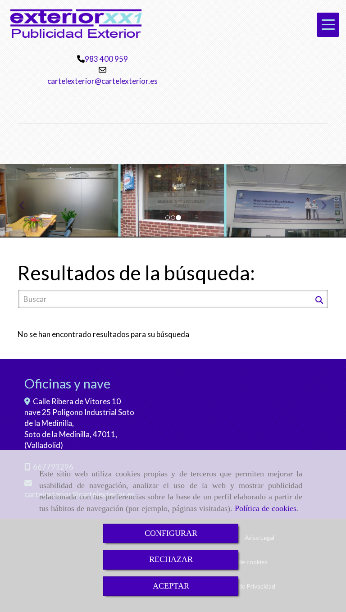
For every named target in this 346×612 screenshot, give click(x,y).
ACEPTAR (171, 585)
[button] (26, 200)
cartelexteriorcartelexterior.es (102, 81)
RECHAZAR (171, 559)
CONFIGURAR (171, 533)
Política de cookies (265, 508)
